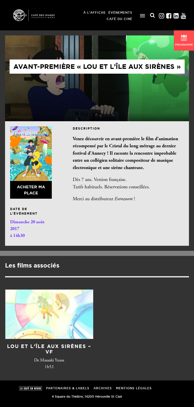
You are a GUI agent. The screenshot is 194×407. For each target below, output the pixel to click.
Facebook (169, 14)
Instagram (161, 14)
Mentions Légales (134, 388)
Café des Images (40, 15)
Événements (120, 12)
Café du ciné (119, 19)
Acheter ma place (31, 190)
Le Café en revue (30, 388)
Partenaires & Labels (67, 388)
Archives (102, 388)
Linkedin (176, 14)
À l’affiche (94, 12)
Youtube (183, 14)
